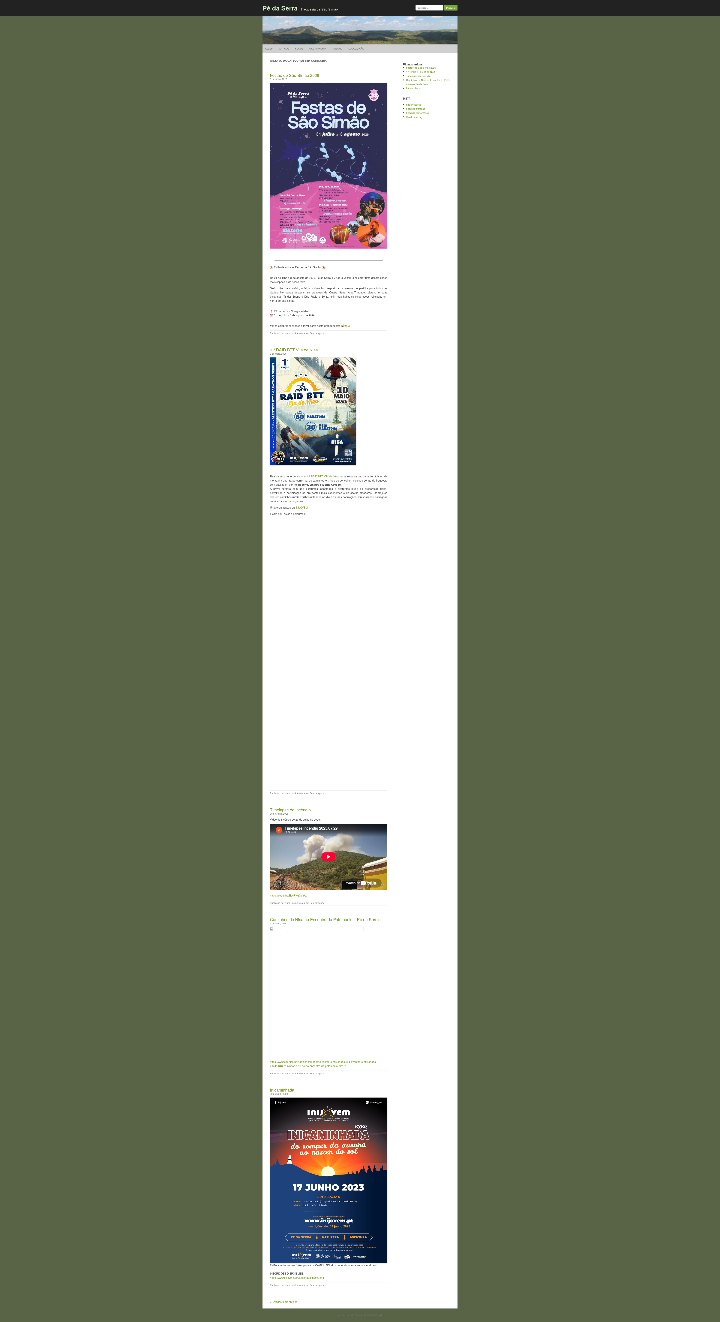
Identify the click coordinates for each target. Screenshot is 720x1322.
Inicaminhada (282, 1090)
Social (299, 48)
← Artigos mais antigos (283, 1302)
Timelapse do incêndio (290, 810)
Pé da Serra (280, 7)
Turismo (337, 48)
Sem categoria (317, 333)
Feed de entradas (415, 108)
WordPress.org (414, 117)
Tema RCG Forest (373, 1315)
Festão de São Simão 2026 (294, 75)
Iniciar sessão (413, 104)
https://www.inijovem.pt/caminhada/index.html (297, 1277)
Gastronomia (317, 48)
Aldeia (269, 48)
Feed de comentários (417, 113)
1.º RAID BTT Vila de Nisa (294, 350)
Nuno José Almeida (295, 333)
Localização (356, 48)
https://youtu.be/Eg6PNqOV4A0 (288, 895)
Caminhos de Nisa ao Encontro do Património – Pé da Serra (324, 919)
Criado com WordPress (350, 1315)
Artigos (284, 48)
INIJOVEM (302, 507)
